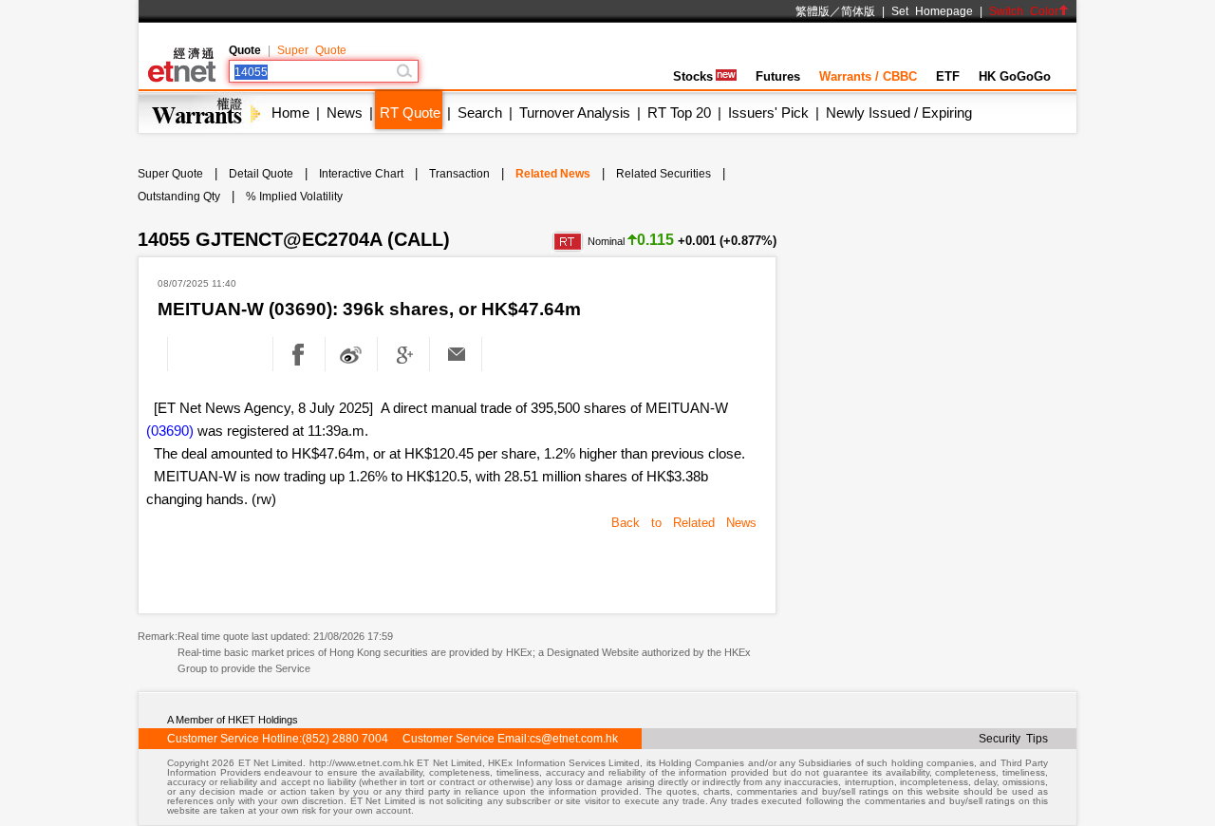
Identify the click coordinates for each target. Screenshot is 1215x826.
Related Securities (663, 173)
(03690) (170, 430)
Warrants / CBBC (868, 76)
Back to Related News (684, 523)
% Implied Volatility (294, 196)
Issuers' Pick (768, 112)
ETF (948, 76)
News (345, 112)
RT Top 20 (679, 112)
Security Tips (1013, 738)
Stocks (693, 76)
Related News (552, 173)
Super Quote (311, 50)
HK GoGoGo (1015, 76)
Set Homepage (932, 11)
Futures (778, 76)
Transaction (459, 173)
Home (290, 112)
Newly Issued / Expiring (899, 112)
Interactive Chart (361, 173)
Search (480, 112)
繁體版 (812, 11)
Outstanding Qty (179, 196)
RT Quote (410, 112)
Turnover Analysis (574, 112)
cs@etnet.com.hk (574, 738)
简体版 (858, 11)
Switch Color (1023, 11)
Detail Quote (261, 173)
